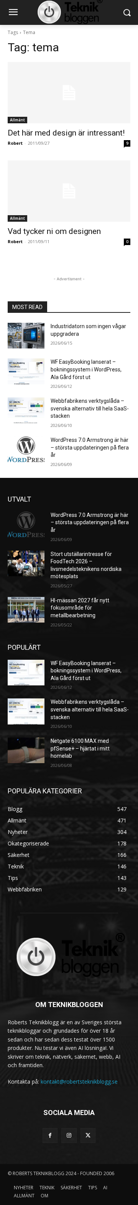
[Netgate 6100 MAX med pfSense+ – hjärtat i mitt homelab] (26, 750)
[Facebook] (50, 1135)
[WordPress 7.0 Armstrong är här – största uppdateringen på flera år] (26, 449)
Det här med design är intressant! (66, 132)
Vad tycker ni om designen (54, 231)
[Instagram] (68, 1135)
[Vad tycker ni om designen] (69, 191)
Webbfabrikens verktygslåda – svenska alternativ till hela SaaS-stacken (90, 408)
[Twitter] (87, 1135)
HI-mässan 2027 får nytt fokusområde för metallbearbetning (80, 607)
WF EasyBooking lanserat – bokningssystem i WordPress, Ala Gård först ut (86, 369)
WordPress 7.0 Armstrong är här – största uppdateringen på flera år (90, 447)
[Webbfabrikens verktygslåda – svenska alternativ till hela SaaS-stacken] (26, 410)
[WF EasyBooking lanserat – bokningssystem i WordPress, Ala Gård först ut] (26, 371)
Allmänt (17, 120)
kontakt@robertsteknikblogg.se (79, 1081)
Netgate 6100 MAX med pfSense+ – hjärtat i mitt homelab (80, 748)
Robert (15, 143)
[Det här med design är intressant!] (69, 92)
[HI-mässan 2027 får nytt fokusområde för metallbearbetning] (26, 610)
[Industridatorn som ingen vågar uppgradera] (26, 335)
